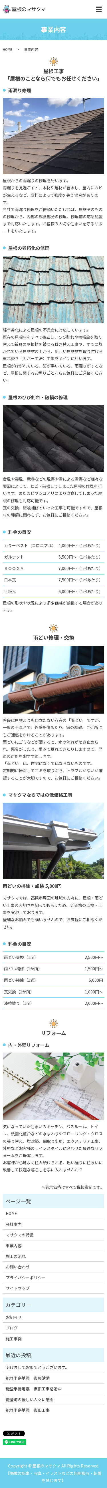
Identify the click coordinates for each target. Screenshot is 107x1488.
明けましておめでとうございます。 (37, 1367)
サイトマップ (18, 1288)
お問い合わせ (18, 1267)
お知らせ (14, 1317)
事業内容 (14, 1245)
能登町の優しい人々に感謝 (30, 1399)
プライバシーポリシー (26, 1277)
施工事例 (14, 1339)
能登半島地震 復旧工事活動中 (34, 1388)
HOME (7, 49)
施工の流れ (16, 1256)
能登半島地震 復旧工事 (28, 1410)
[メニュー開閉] (99, 9)
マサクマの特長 (20, 1235)
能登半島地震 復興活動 (28, 1378)
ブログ (12, 1328)
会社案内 (14, 1224)
